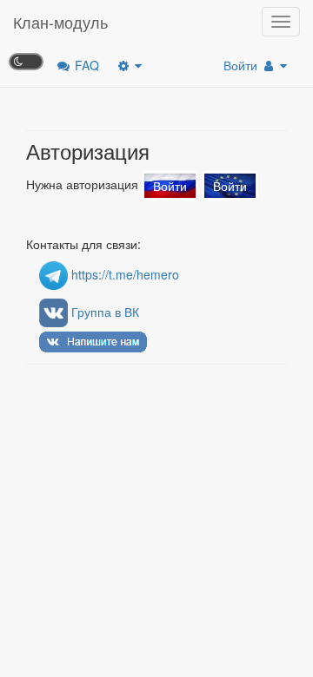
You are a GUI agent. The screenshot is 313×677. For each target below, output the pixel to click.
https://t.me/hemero (123, 274)
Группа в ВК (103, 311)
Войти (242, 65)
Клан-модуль (60, 21)
